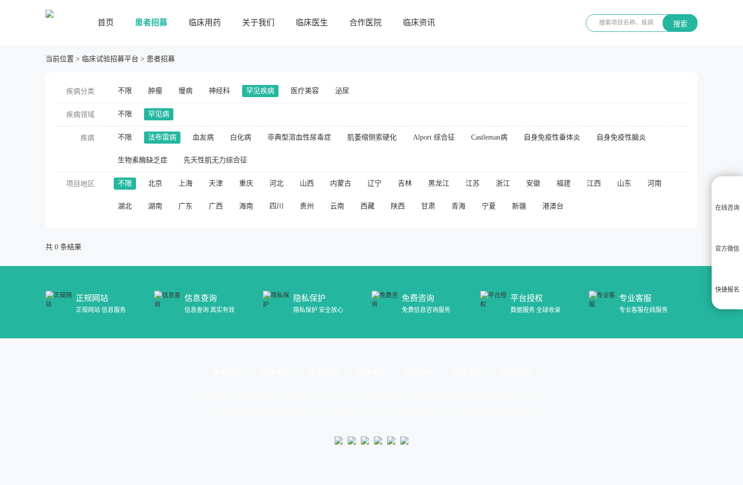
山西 (307, 183)
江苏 (473, 183)
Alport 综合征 (434, 137)
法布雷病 (162, 137)
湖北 (125, 206)
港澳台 (553, 206)
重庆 (246, 183)
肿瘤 (155, 91)
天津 (216, 183)
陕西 (398, 206)
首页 (106, 22)
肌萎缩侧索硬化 (372, 137)
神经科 (219, 91)
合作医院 (365, 22)
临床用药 (205, 22)
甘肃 (428, 206)
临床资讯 (419, 22)
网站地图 (515, 372)
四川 (276, 206)
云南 (337, 206)
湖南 (155, 206)
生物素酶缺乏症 (142, 160)
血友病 (203, 137)
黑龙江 (438, 183)
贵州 (307, 206)
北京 (155, 183)
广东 (185, 206)
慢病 (185, 91)
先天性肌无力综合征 (215, 160)
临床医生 (312, 22)
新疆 (519, 206)
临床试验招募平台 (110, 59)
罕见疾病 (260, 91)
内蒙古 (340, 183)
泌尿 (342, 91)
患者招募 (151, 22)
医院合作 (419, 372)
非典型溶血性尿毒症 (299, 137)
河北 (276, 183)
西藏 (367, 206)
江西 (594, 183)
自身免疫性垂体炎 (552, 137)
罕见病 (158, 114)
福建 (563, 183)
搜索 (680, 24)
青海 (458, 206)
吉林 (405, 183)
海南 (246, 206)
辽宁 (374, 183)
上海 (185, 183)
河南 (654, 183)
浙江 (503, 183)
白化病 (240, 137)
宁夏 (489, 206)
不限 (125, 91)
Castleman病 (489, 137)
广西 (216, 206)
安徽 (533, 183)
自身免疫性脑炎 (621, 137)
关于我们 (258, 22)
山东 (624, 183)
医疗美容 (305, 91)
